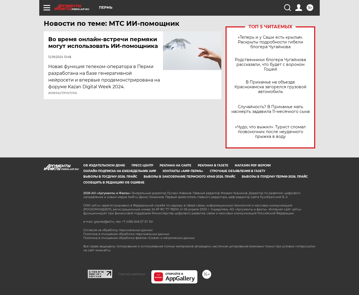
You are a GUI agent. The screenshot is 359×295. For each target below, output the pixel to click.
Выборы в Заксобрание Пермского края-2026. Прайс (189, 176)
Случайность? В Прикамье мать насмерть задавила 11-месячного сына (270, 109)
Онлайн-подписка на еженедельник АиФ (119, 171)
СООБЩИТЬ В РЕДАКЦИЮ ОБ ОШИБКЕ (113, 182)
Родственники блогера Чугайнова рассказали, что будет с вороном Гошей (270, 64)
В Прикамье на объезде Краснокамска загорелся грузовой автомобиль (270, 87)
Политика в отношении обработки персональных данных (126, 234)
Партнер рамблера (131, 274)
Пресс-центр (142, 165)
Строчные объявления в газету (237, 171)
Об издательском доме (104, 165)
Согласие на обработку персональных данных (118, 230)
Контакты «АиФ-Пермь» (183, 171)
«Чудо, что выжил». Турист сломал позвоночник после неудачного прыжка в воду (270, 132)
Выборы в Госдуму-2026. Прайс (110, 176)
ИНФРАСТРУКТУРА (62, 93)
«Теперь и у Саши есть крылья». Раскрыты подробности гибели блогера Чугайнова (270, 42)
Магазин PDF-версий (253, 165)
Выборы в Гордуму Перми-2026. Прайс (275, 176)
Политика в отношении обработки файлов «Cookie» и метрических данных (139, 238)
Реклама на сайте (175, 165)
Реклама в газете (213, 165)
